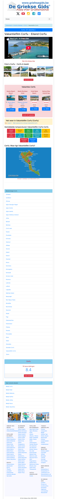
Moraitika (8, 303)
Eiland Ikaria (21, 447)
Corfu (25, 25)
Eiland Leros (21, 461)
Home (8, 19)
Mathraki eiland (10, 293)
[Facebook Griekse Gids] (34, 13)
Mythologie (44, 437)
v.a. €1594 (10, 110)
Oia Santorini (33, 447)
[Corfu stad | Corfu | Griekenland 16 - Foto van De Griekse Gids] (7, 68)
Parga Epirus (33, 461)
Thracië (9, 469)
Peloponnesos (10, 464)
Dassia (7, 231)
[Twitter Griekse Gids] (18, 13)
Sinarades (8, 344)
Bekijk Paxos (9, 403)
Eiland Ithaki (21, 451)
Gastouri (8, 242)
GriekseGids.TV (45, 471)
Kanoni (8, 255)
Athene (31, 434)
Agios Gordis (9, 208)
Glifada (8, 245)
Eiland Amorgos (22, 432)
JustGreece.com (45, 472)
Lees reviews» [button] (28, 375)
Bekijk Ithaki (9, 390)
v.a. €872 (46, 109)
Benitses (8, 225)
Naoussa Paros (33, 457)
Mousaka (43, 456)
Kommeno (8, 266)
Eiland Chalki (21, 437)
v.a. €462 (34, 109)
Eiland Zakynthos (11, 459)
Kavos (7, 262)
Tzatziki (43, 457)
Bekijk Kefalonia (10, 393)
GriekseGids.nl (45, 469)
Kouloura (8, 279)
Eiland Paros (10, 451)
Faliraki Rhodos (34, 444)
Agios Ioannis (9, 211)
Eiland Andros (21, 434)
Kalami (7, 252)
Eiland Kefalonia (11, 441)
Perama (8, 330)
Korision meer (9, 276)
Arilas (7, 218)
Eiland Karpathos (11, 439)
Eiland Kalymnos (22, 452)
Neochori (8, 310)
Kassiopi (8, 259)
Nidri (31, 459)
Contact (43, 482)
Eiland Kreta (10, 444)
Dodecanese (10, 472)
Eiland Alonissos (22, 431)
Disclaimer (44, 487)
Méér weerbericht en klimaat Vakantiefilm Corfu (25, 123)
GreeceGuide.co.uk (46, 474)
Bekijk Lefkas (9, 400)
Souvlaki (43, 459)
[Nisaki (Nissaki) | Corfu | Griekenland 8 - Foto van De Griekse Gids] (49, 68)
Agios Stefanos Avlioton (12, 214)
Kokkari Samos (33, 449)
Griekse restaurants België (44, 430)
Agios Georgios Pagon (12, 204)
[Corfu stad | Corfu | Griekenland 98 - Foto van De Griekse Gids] (41, 68)
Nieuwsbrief (44, 492)
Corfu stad (9, 228)
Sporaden (9, 476)
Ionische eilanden (17, 25)
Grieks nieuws (44, 436)
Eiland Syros (21, 471)
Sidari (7, 340)
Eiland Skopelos (22, 467)
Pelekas (8, 327)
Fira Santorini (33, 446)
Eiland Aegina (21, 429)
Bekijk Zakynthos (10, 407)
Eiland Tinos (21, 472)
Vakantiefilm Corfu (11, 351)
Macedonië (9, 466)
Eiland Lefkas (10, 446)
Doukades (8, 235)
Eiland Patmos (22, 464)
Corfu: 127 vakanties (28, 115)
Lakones (8, 283)
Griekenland (9, 25)
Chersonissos (33, 442)
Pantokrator (9, 323)
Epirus (8, 467)
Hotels (31, 476)
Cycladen (9, 471)
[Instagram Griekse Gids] (28, 13)
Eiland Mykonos (11, 447)
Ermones (8, 238)
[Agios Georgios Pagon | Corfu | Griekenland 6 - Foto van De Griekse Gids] (16, 74)
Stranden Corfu (10, 347)
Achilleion (8, 197)
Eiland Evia (21, 441)
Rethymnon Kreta (34, 464)
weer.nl (9, 123)
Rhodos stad (33, 466)
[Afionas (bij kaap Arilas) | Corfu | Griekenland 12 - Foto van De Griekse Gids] (33, 74)
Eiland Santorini (11, 456)
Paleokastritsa (9, 320)
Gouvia (8, 249)
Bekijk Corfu (9, 386)
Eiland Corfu (10, 437)
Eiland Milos (21, 462)
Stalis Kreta (33, 467)
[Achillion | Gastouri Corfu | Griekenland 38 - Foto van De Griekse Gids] (7, 74)
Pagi (7, 317)
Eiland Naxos (10, 449)
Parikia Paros (33, 462)
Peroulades (9, 334)
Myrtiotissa (9, 306)
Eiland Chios (21, 439)
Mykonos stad (33, 456)
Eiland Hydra (21, 446)
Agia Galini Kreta (34, 429)
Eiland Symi (21, 469)
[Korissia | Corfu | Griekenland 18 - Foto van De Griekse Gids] (24, 74)
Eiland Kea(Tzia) (22, 457)
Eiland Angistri (22, 436)
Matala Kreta (33, 454)
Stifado (43, 454)
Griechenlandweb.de (46, 476)
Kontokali (8, 272)
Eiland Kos (9, 442)
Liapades (8, 289)
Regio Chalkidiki (34, 437)
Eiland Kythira (21, 459)
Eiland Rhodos (10, 452)
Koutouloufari (33, 452)
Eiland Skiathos (11, 457)
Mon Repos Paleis (10, 300)
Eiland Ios (20, 449)
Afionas (8, 201)
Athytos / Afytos (34, 436)
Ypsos (7, 354)
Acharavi (8, 194)
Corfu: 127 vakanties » (28, 30)
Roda (7, 337)
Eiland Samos (10, 454)
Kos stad (32, 451)
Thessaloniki (33, 469)
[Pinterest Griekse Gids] (39, 13)
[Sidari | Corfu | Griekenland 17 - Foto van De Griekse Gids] (24, 68)
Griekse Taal (44, 434)
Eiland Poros (21, 466)
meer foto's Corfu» (28, 79)
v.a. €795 (23, 110)
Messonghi (9, 296)
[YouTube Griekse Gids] (23, 13)
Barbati (8, 221)
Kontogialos (9, 269)
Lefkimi (8, 286)
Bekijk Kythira (9, 396)
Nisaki (7, 313)
